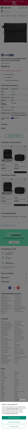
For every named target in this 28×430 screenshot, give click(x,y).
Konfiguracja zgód (14, 426)
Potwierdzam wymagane (14, 422)
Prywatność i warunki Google (11, 413)
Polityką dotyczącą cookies (12, 408)
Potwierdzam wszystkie (14, 417)
